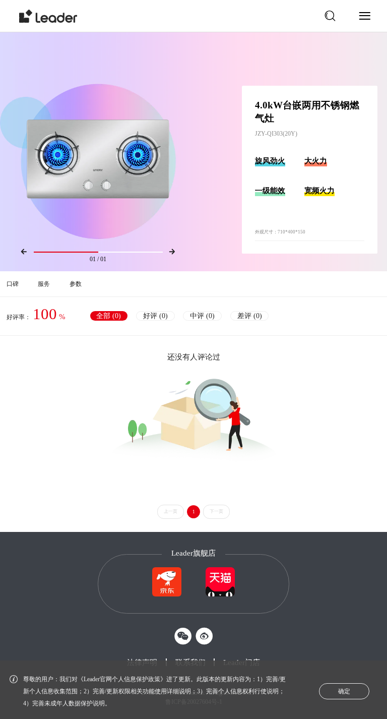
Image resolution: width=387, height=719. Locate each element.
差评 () (249, 316)
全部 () (108, 316)
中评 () (202, 316)
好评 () (155, 316)
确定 (344, 691)
